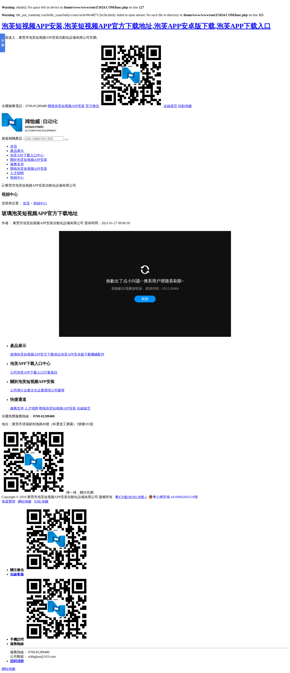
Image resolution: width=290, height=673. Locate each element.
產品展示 (17, 151)
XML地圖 (41, 501)
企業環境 (44, 390)
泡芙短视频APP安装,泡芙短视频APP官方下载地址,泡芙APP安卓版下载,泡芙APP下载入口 (136, 26)
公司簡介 (17, 390)
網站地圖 (24, 501)
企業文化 (30, 390)
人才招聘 (17, 173)
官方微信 (92, 106)
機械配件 (97, 354)
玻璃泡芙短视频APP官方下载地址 (35, 354)
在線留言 (170, 106)
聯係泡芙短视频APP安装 (66, 106)
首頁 (13, 146)
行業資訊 (50, 372)
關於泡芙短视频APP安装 (28, 160)
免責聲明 (8, 501)
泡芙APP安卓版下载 (76, 354)
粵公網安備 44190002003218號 (175, 497)
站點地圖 (185, 106)
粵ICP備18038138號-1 (131, 497)
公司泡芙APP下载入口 (27, 372)
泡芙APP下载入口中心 (27, 155)
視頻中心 (17, 177)
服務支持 (17, 164)
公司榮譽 (58, 390)
